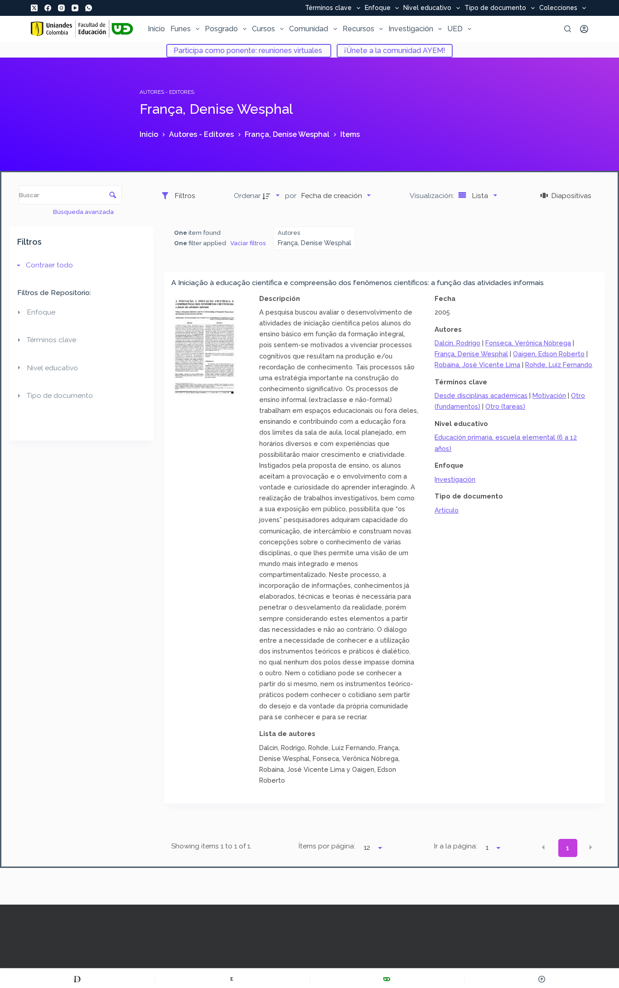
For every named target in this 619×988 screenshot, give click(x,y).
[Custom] (77, 979)
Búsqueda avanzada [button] (84, 211)
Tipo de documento (495, 8)
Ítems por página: (327, 846)
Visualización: (433, 195)
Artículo (447, 510)
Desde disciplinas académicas (481, 395)
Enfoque (378, 8)
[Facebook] (47, 8)
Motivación (549, 395)
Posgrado (221, 28)
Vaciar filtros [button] (248, 243)
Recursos (358, 28)
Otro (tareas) (505, 406)
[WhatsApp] (88, 8)
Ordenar (247, 195)
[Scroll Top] (542, 979)
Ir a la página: (455, 846)
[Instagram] (61, 8)
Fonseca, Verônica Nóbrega (528, 343)
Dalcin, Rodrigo (457, 343)
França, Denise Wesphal (471, 354)
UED (455, 28)
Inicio (156, 28)
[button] (543, 847)
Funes (180, 28)
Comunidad (308, 28)
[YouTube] (75, 8)
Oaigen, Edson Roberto (549, 354)
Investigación (410, 28)
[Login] (584, 29)
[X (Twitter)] (34, 8)
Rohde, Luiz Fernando (558, 364)
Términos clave (328, 8)
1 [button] (567, 848)
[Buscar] (567, 28)
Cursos (263, 28)
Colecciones (558, 8)
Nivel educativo (427, 8)
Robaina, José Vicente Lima (477, 364)
